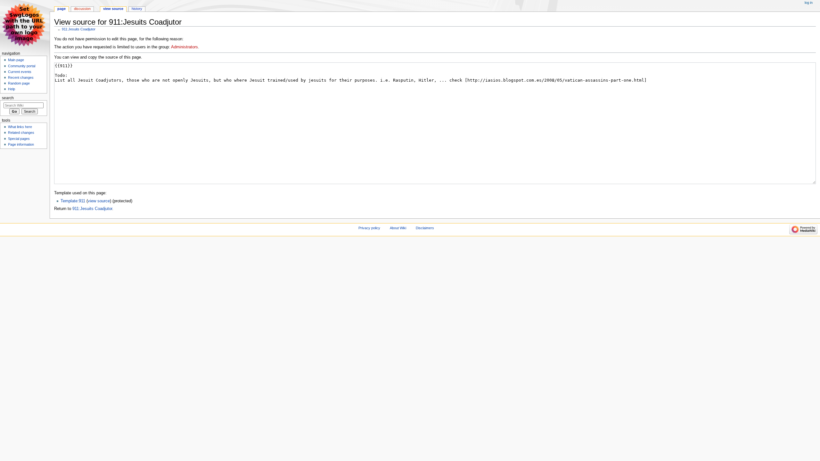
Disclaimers (425, 228)
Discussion (82, 9)
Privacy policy (369, 228)
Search (8, 98)
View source (113, 9)
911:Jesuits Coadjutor (78, 29)
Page (61, 9)
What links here (20, 127)
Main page (16, 60)
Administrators (184, 47)
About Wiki (398, 228)
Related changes (21, 132)
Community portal (21, 66)
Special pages (19, 139)
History (137, 9)
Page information (21, 144)
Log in (809, 2)
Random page (19, 83)
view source (99, 201)
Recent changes (21, 77)
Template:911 (73, 201)
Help (11, 89)
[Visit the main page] (25, 25)
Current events (19, 72)
